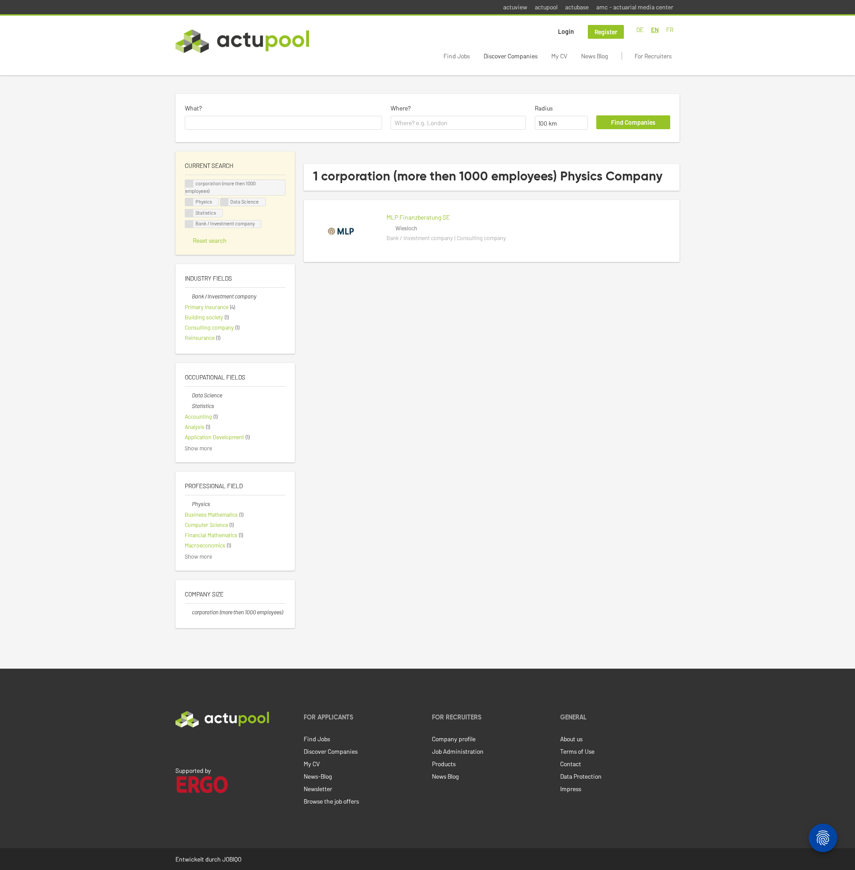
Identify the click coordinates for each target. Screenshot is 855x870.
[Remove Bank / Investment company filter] (188, 296)
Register (605, 32)
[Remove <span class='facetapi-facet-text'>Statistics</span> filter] (189, 213)
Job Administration (458, 751)
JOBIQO (231, 859)
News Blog (594, 56)
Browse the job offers (331, 801)
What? (193, 108)
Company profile (454, 739)
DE (639, 29)
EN (655, 29)
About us (571, 739)
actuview (515, 7)
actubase (577, 7)
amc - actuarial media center (634, 7)
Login (566, 31)
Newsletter (318, 788)
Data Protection (581, 776)
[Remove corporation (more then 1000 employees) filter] (188, 612)
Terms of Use (577, 751)
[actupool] (242, 41)
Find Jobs (457, 56)
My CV (559, 56)
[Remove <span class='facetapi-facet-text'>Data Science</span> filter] (224, 202)
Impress (570, 788)
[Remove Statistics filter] (188, 405)
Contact (570, 764)
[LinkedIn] (180, 746)
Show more (198, 448)
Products (444, 764)
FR (669, 29)
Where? (401, 108)
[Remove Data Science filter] (188, 395)
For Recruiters (653, 56)
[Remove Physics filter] (188, 503)
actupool (546, 7)
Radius (544, 108)
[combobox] (283, 123)
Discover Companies (510, 56)
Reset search (210, 240)
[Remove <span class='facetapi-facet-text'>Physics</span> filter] (189, 202)
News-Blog (318, 776)
